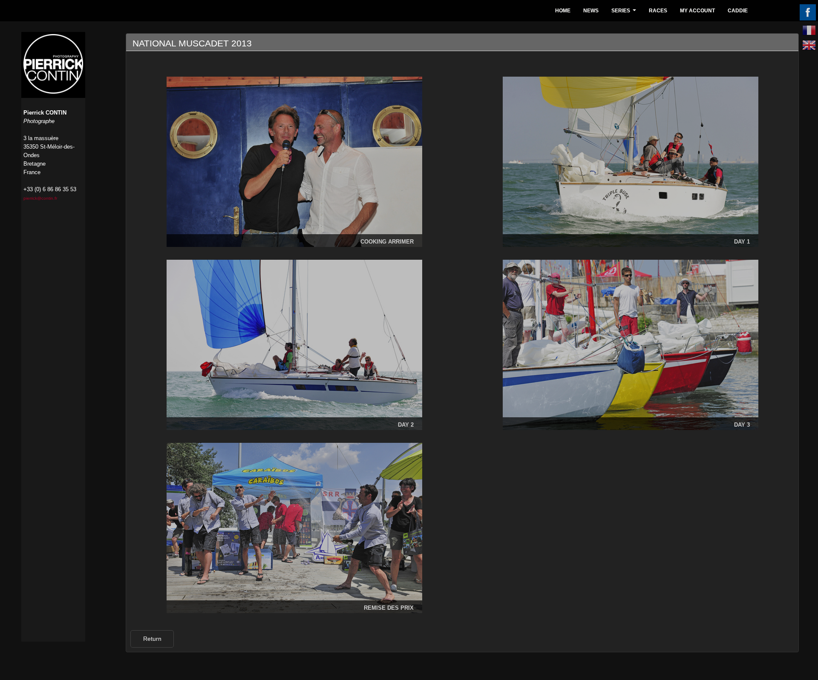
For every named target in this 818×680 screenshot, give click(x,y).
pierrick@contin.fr (40, 198)
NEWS (591, 11)
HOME (562, 11)
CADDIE (738, 11)
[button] (152, 639)
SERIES (624, 13)
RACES (658, 11)
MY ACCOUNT (697, 11)
